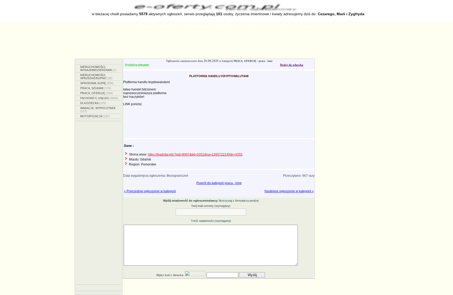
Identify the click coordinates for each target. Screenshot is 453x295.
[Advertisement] (226, 45)
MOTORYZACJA (95, 116)
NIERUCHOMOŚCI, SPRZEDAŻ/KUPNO (96, 76)
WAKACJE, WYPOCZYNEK (98, 109)
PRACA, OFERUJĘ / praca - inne (253, 61)
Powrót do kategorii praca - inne (219, 183)
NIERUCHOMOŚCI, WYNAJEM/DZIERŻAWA (98, 68)
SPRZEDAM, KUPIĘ (97, 83)
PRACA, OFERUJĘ (96, 93)
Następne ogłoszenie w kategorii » (289, 191)
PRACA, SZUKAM (95, 88)
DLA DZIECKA (93, 103)
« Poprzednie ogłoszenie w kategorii (150, 191)
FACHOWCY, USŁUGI (99, 98)
